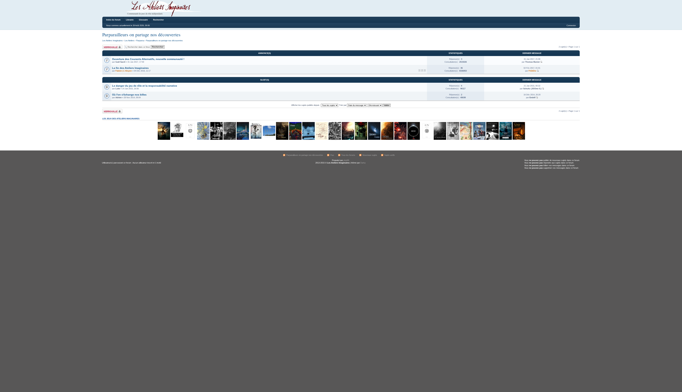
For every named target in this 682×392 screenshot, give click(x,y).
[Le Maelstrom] (439, 139)
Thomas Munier (532, 62)
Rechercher (158, 20)
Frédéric (532, 71)
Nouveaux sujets (369, 155)
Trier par (343, 105)
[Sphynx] (242, 139)
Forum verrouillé (109, 46)
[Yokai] (295, 139)
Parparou (140, 40)
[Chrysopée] (321, 139)
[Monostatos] (163, 139)
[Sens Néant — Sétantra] (282, 139)
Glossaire (143, 20)
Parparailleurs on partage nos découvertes (141, 34)
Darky (363, 163)
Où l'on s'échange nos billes (129, 94)
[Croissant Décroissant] (379, 105)
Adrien (118, 97)
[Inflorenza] (360, 139)
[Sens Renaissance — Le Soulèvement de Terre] (387, 139)
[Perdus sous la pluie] (176, 139)
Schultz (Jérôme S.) (532, 89)
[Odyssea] (255, 139)
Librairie (130, 20)
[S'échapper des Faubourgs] (492, 139)
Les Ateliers (129, 40)
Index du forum (113, 20)
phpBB (346, 160)
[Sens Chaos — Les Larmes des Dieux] (400, 139)
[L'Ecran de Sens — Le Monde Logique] (229, 139)
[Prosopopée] (466, 139)
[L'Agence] (479, 139)
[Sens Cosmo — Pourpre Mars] (374, 139)
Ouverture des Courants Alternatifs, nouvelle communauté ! (148, 59)
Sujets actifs (389, 155)
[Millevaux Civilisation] (334, 139)
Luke (117, 89)
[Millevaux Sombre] (505, 139)
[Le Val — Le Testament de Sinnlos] (190, 139)
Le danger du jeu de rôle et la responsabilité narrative (144, 85)
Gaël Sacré (120, 62)
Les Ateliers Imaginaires (112, 40)
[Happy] (268, 139)
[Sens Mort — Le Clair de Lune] (347, 139)
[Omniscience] (413, 139)
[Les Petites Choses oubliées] (308, 139)
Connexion (571, 25)
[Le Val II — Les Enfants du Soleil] (426, 139)
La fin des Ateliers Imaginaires (130, 68)
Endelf (532, 97)
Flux (332, 155)
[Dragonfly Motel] (216, 139)
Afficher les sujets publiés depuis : (306, 105)
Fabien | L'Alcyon (123, 71)
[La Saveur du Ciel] (518, 139)
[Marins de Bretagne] (203, 139)
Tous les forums (348, 155)
